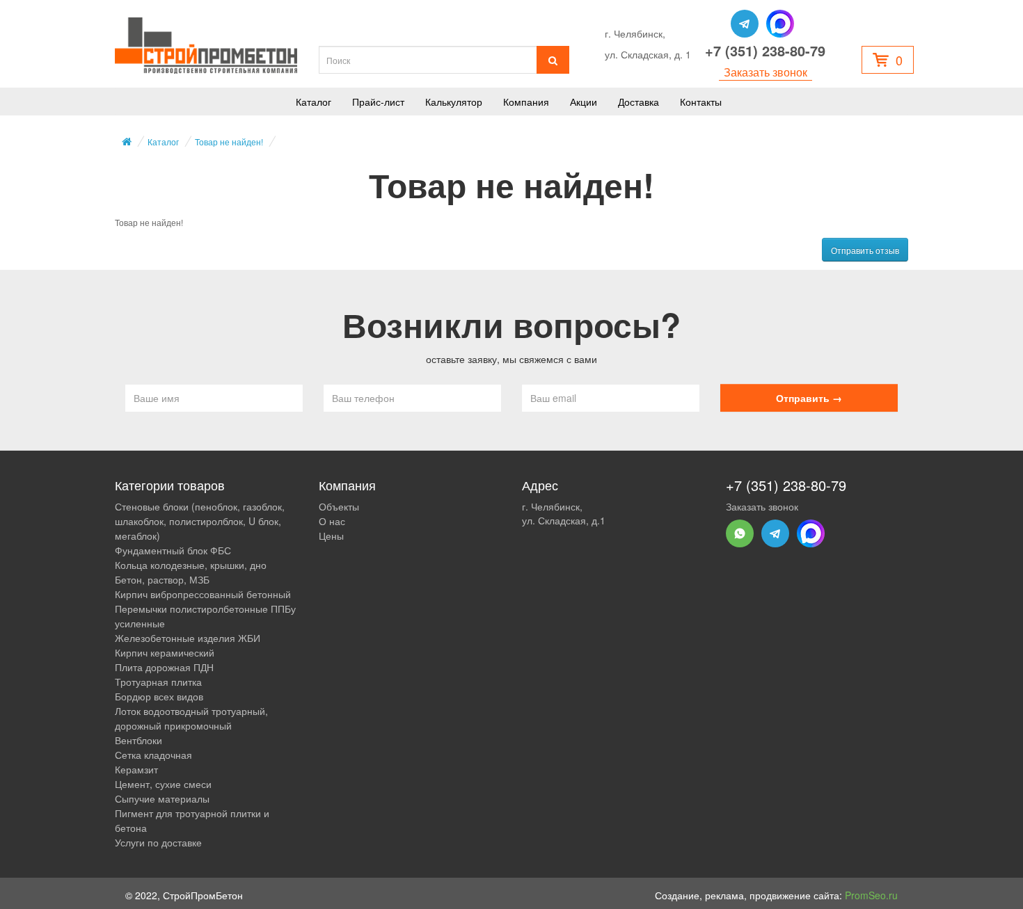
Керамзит (136, 769)
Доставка (638, 101)
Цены (331, 535)
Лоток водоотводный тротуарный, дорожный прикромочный (191, 718)
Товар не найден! (229, 141)
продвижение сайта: (824, 895)
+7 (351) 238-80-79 (765, 51)
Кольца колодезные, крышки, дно (191, 565)
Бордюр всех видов (159, 696)
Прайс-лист (378, 101)
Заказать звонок (765, 72)
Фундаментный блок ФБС (173, 550)
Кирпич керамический (164, 652)
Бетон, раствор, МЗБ (162, 579)
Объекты (339, 506)
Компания (526, 101)
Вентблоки (138, 740)
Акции (583, 101)
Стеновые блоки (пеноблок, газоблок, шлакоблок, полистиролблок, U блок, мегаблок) (200, 520)
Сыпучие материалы (162, 798)
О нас (332, 521)
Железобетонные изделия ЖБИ (187, 638)
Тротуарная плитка (158, 682)
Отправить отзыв (865, 250)
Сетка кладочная (153, 755)
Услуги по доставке (158, 842)
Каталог (313, 101)
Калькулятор (453, 101)
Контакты (701, 101)
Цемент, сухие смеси (163, 784)
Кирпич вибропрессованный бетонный (203, 594)
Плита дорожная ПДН (164, 667)
